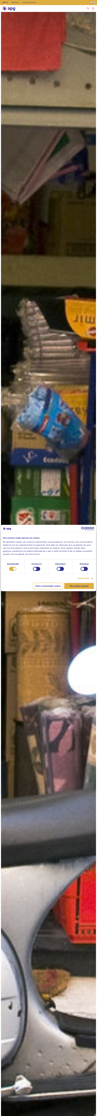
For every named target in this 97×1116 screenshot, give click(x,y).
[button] (87, 8)
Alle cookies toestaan (79, 586)
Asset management (29, 2)
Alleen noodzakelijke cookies (48, 586)
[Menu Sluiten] (92, 8)
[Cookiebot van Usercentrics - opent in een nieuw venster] (83, 529)
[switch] (36, 569)
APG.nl (5, 2)
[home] (9, 8)
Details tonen (83, 578)
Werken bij (14, 2)
